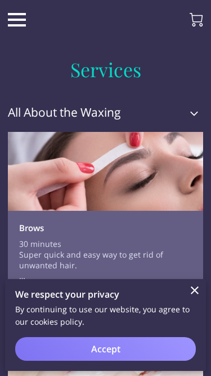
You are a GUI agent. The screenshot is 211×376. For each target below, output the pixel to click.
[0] (196, 19)
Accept (105, 349)
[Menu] (17, 19)
